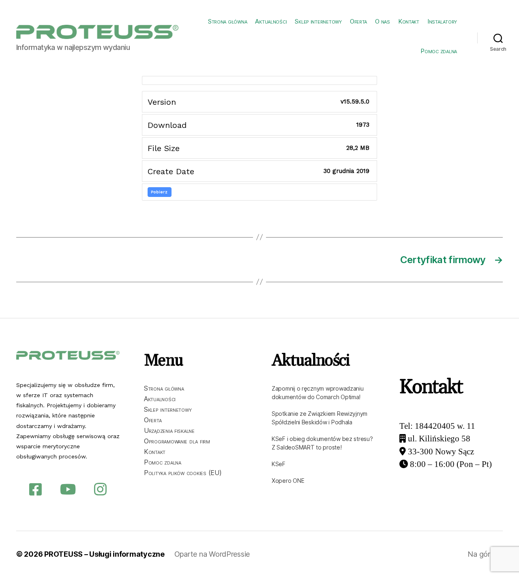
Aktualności (271, 21)
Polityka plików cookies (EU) (182, 473)
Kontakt (408, 21)
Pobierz (159, 192)
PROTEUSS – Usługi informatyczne (104, 554)
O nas (382, 21)
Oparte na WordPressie (212, 554)
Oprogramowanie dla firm (177, 441)
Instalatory (442, 21)
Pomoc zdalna (438, 51)
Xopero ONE (288, 480)
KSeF (278, 463)
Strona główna (227, 21)
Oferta (358, 21)
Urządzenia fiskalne (169, 430)
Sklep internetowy (318, 21)
